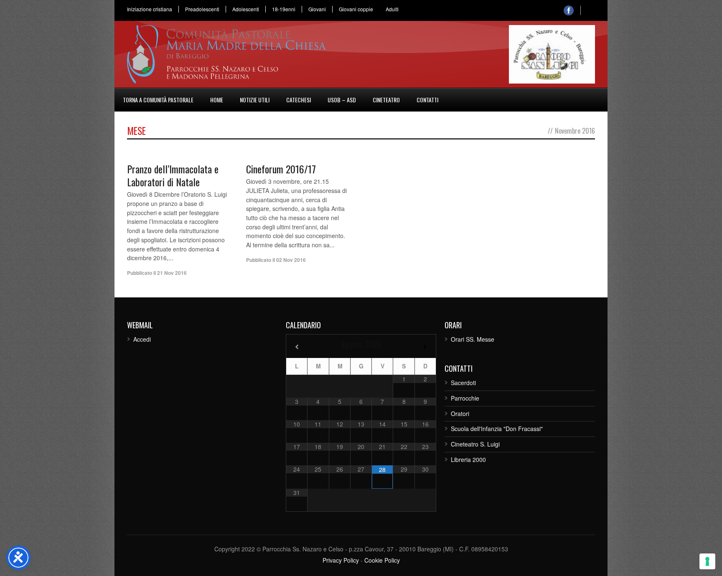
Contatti (427, 99)
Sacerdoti (463, 382)
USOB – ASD (342, 99)
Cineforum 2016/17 (281, 168)
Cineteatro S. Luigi (475, 444)
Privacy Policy (341, 560)
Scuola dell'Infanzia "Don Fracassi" (497, 428)
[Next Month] (425, 347)
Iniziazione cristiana (149, 9)
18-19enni (283, 9)
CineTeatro (386, 99)
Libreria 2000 (468, 459)
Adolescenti (245, 9)
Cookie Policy (382, 560)
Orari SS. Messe (472, 339)
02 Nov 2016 (291, 260)
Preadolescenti (202, 9)
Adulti (392, 9)
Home (216, 99)
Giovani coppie (356, 9)
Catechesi (298, 99)
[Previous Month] (297, 347)
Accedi (142, 339)
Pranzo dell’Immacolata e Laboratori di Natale (173, 175)
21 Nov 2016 (172, 273)
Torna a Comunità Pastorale (158, 99)
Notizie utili (254, 99)
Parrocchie (465, 398)
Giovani (317, 9)
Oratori (460, 413)
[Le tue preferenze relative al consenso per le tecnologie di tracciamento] (707, 561)
